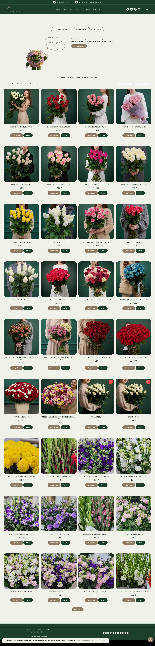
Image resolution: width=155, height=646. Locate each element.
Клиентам (74, 9)
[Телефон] (127, 9)
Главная (57, 9)
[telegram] (131, 9)
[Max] (128, 633)
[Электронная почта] (107, 633)
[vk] (118, 633)
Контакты (97, 9)
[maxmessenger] (139, 9)
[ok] (121, 633)
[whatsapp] (135, 9)
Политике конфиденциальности (84, 640)
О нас (65, 9)
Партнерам (86, 9)
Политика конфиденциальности (36, 636)
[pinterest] (124, 633)
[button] (147, 9)
